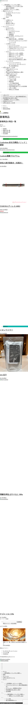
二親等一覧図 (12, 80)
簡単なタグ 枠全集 (14, 89)
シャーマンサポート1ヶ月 (16, 58)
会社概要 (8, 691)
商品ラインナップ (8, 11)
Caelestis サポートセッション (16, 48)
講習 (4, 18)
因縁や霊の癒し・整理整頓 (16, 39)
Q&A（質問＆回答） (11, 75)
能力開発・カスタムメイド (16, 35)
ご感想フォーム (10, 70)
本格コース (9, 21)
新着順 (5, 128)
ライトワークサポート (15, 62)
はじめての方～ (10, 28)
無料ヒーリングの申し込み (16, 696)
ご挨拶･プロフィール (11, 73)
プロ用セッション (11, 43)
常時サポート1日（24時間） (16, 53)
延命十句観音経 (10, 8)
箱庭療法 (11, 34)
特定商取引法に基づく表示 (10, 98)
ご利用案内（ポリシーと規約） (11, 9)
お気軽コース (9, 20)
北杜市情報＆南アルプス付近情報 (18, 86)
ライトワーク (9, 61)
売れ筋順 (5, 133)
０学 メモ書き (12, 88)
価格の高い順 (6, 132)
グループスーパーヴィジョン (16, 50)
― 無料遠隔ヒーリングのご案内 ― (12, 4)
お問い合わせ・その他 (9, 67)
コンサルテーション (14, 31)
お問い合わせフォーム (12, 69)
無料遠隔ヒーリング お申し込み (14, 6)
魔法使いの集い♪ (10, 23)
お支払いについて (8, 101)
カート (5, 679)
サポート (8, 51)
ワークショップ (10, 24)
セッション (6, 26)
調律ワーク (12, 32)
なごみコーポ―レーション (13, 12)
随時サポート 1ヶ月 (14, 56)
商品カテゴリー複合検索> (10, 623)
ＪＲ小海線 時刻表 (14, 83)
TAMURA (8, 14)
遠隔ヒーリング (10, 37)
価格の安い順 (6, 130)
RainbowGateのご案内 (14, 84)
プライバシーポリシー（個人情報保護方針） (15, 96)
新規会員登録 (6, 108)
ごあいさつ (6, 95)
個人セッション (10, 29)
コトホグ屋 (9, 15)
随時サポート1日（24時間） (16, 54)
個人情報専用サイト (11, 700)
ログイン (5, 107)
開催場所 (11, 81)
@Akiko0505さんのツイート (7, 656)
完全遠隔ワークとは (14, 76)
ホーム (2, 113)
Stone (7, 17)
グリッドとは (12, 78)
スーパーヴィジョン (14, 45)
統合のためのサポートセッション (18, 47)
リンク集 (8, 698)
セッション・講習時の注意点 (14, 688)
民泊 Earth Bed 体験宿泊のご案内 (17, 59)
